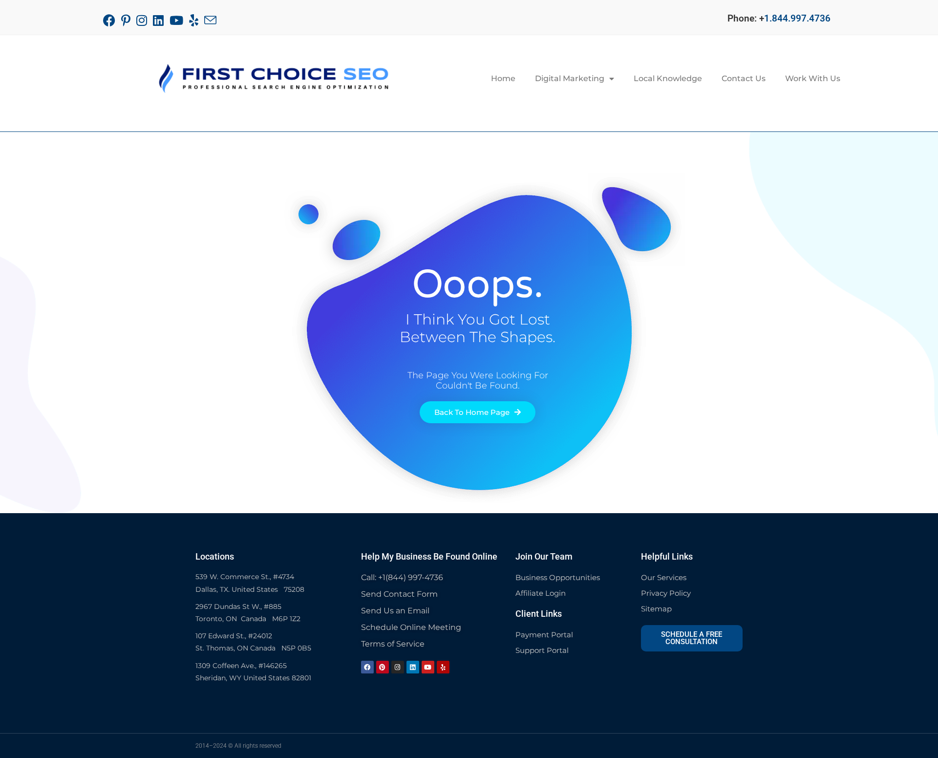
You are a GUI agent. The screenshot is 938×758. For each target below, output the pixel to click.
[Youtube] (428, 667)
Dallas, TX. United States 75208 (249, 589)
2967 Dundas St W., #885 (238, 606)
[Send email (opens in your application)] (210, 20)
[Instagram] (397, 667)
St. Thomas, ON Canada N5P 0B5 (253, 648)
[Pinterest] (382, 667)
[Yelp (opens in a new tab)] (193, 20)
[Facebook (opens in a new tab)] (110, 20)
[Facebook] (367, 667)
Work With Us (812, 78)
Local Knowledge (668, 78)
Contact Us (744, 78)
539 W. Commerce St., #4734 (244, 576)
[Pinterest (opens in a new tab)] (125, 20)
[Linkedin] (412, 667)
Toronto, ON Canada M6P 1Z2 (247, 618)
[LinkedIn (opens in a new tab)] (158, 20)
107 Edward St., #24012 (233, 635)
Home (503, 78)
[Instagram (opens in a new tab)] (141, 20)
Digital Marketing (569, 78)
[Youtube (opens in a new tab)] (176, 20)
